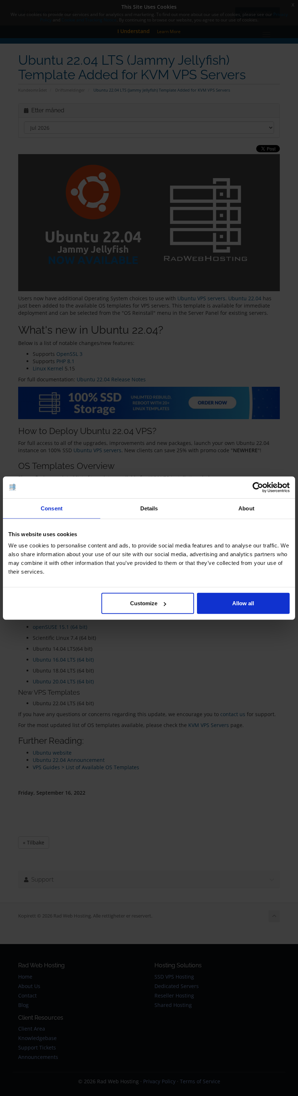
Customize (143, 603)
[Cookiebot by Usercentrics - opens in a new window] (258, 487)
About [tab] (246, 508)
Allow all (243, 603)
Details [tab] (149, 508)
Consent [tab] (52, 508)
